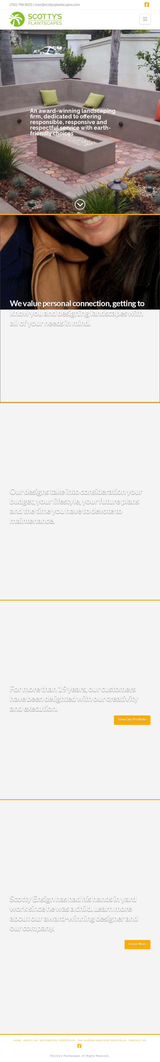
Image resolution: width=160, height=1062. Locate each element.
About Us (31, 1040)
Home (17, 1040)
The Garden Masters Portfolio (102, 1040)
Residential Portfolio (57, 1040)
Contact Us (137, 1040)
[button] (145, 19)
